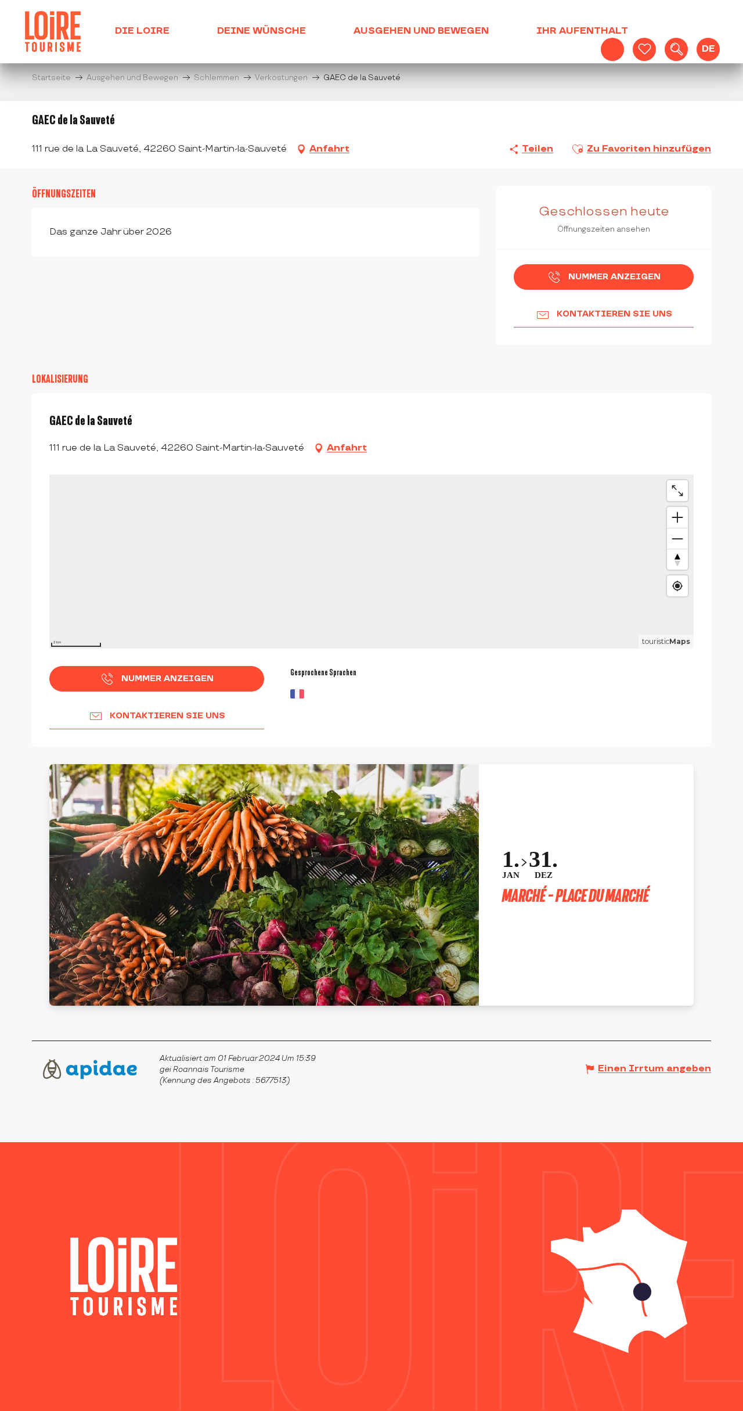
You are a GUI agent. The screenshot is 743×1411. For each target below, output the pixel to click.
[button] (676, 49)
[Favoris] (644, 49)
